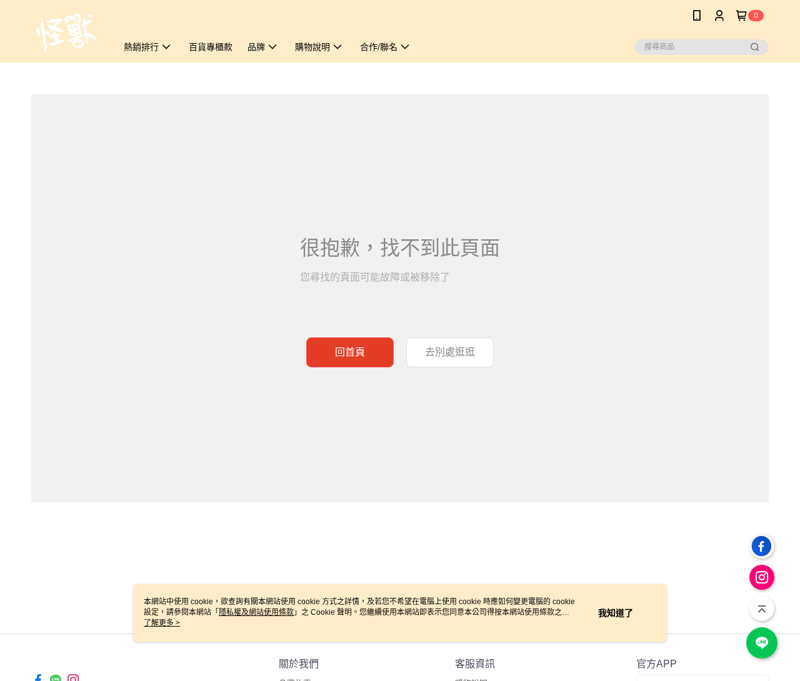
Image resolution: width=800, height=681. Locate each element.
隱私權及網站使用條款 (256, 612)
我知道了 (615, 613)
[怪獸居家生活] (66, 32)
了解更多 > (162, 623)
